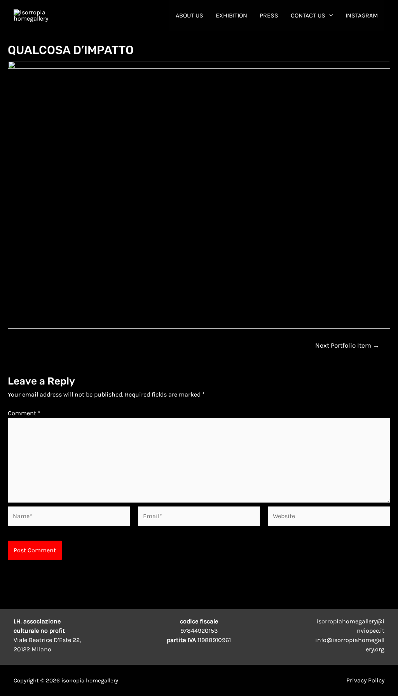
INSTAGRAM (362, 15)
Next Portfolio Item (347, 345)
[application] (329, 15)
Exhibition (231, 15)
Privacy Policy (365, 680)
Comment (24, 413)
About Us (189, 15)
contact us (308, 15)
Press (269, 15)
